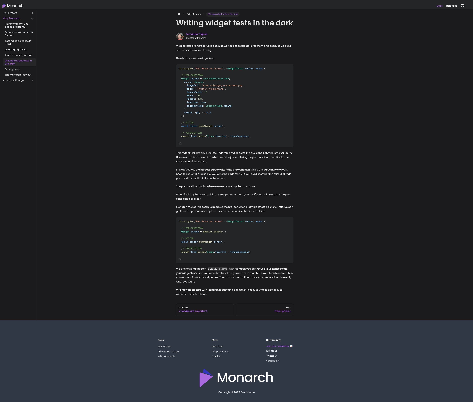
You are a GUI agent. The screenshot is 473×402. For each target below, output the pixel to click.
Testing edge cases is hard (18, 42)
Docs (440, 6)
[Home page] (179, 14)
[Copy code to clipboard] (289, 68)
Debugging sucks (15, 50)
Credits (216, 356)
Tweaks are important (18, 55)
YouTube (271, 361)
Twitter (270, 356)
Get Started (10, 13)
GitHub (270, 351)
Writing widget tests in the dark (18, 62)
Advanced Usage (13, 80)
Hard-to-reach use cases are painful (16, 25)
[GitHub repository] (464, 6)
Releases (451, 6)
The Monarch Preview (18, 75)
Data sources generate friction (19, 34)
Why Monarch (11, 18)
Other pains (12, 69)
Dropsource (219, 351)
